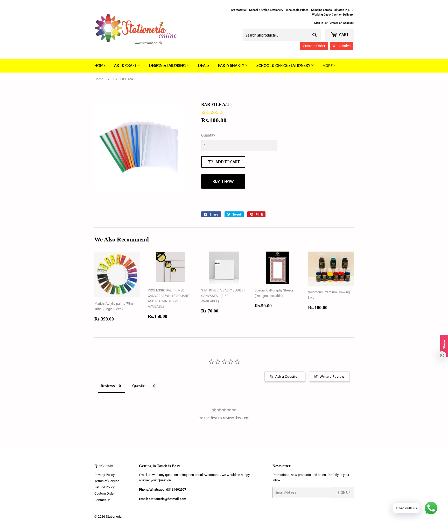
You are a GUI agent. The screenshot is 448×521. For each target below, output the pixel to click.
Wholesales (341, 46)
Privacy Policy (104, 475)
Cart (343, 34)
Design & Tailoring (167, 65)
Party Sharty (231, 65)
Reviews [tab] (108, 385)
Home (100, 65)
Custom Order (314, 46)
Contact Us (102, 500)
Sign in (318, 23)
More (328, 65)
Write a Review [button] (332, 376)
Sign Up (344, 493)
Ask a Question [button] (287, 376)
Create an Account (342, 23)
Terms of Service (106, 481)
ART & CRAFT (125, 65)
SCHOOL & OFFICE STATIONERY (283, 65)
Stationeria (114, 516)
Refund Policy (104, 487)
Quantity (208, 135)
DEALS (203, 65)
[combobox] (282, 35)
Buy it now (223, 181)
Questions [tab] (140, 385)
